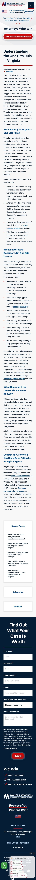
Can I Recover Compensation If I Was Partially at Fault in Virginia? (16, 573)
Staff (29, 69)
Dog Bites (9, 71)
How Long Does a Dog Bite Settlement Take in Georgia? (18, 554)
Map (18, 837)
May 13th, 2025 (19, 69)
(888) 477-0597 (16, 12)
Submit (18, 756)
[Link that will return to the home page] (18, 796)
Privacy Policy (26, 745)
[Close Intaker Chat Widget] (33, 853)
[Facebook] (7, 870)
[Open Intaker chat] (13, 879)
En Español (29, 12)
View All (18, 847)
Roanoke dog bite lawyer (14, 379)
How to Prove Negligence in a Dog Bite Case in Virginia (18, 545)
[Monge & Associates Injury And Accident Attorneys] (13, 4)
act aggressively (20, 306)
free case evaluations (20, 476)
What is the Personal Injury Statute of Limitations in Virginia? (16, 536)
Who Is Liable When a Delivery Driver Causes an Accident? (18, 563)
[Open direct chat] (30, 853)
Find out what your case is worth (18, 36)
